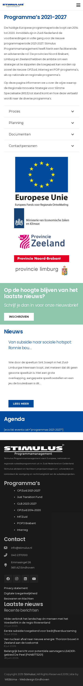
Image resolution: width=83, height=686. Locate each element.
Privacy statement (16, 588)
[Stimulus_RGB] (13, 5)
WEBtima (11, 679)
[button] (78, 5)
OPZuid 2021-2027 (28, 490)
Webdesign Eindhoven (34, 679)
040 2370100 (19, 555)
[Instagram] (17, 579)
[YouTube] (34, 579)
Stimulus (29, 674)
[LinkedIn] (25, 579)
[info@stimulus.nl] (7, 548)
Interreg (22, 529)
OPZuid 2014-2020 (29, 510)
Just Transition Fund (30, 497)
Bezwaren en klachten (19, 598)
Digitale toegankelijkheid (20, 593)
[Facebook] (8, 579)
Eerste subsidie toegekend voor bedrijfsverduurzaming (40, 630)
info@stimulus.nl (21, 547)
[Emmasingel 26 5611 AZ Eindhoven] (7, 565)
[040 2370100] (7, 555)
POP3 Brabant (26, 523)
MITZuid (22, 516)
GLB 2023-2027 (26, 503)
